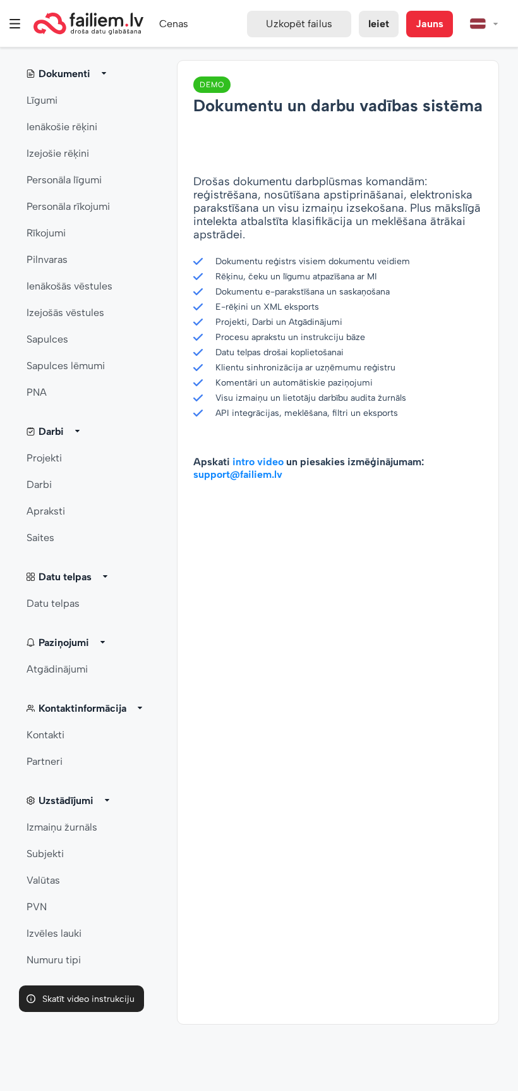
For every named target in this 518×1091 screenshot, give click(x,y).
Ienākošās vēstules (69, 286)
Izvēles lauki (54, 933)
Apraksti (46, 511)
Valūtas (43, 880)
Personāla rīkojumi (68, 206)
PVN (37, 907)
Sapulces (47, 339)
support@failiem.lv (237, 474)
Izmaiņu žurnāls (62, 827)
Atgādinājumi (57, 669)
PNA (37, 392)
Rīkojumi (46, 233)
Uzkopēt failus (299, 24)
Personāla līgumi (64, 180)
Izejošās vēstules (65, 313)
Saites (40, 538)
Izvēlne (15, 23)
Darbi (39, 484)
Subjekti (45, 854)
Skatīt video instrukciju (88, 999)
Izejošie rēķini (58, 153)
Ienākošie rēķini (62, 127)
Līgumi (42, 100)
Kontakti (45, 735)
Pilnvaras (47, 259)
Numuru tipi (54, 960)
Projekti (44, 458)
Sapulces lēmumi (66, 366)
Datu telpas (53, 603)
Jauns (429, 24)
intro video (258, 462)
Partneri (45, 761)
